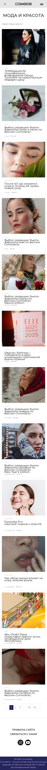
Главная (5, 24)
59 (35, 707)
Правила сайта (23, 729)
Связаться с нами (23, 734)
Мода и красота (15, 24)
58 (29, 707)
